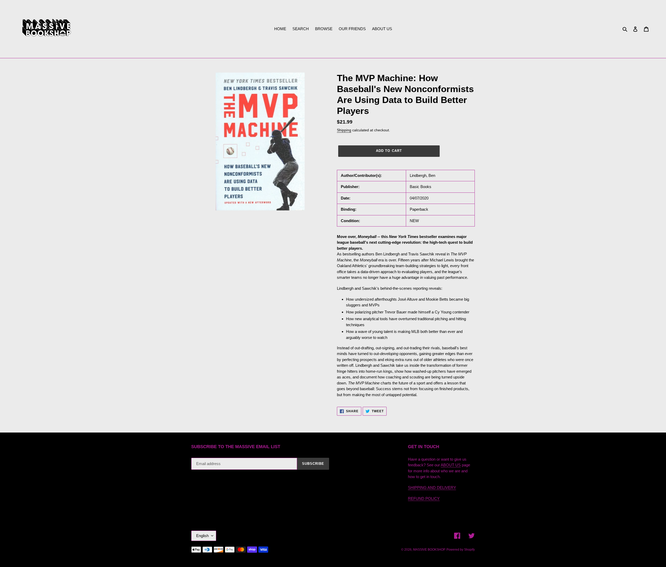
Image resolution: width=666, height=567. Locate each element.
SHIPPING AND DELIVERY (432, 487)
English (202, 535)
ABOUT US (451, 465)
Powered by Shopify (460, 549)
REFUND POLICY (424, 498)
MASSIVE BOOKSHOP (429, 549)
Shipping (344, 130)
